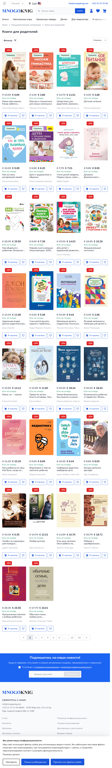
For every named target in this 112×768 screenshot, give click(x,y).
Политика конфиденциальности (72, 718)
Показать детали (11, 754)
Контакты (6, 723)
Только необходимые (35, 762)
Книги (5, 19)
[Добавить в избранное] (23, 115)
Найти (80, 11)
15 (72, 637)
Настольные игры (22, 19)
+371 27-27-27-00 (100, 3)
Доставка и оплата (11, 733)
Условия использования (68, 723)
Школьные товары (46, 19)
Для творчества (80, 19)
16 (79, 637)
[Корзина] (104, 11)
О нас (5, 718)
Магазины (7, 728)
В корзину (12, 115)
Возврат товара (64, 733)
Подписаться (72, 674)
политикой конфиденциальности (76, 667)
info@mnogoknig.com (78, 3)
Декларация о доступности (70, 728)
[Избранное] (98, 11)
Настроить (11, 762)
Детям (64, 19)
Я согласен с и (57, 667)
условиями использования (47, 667)
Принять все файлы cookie (67, 762)
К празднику (99, 19)
